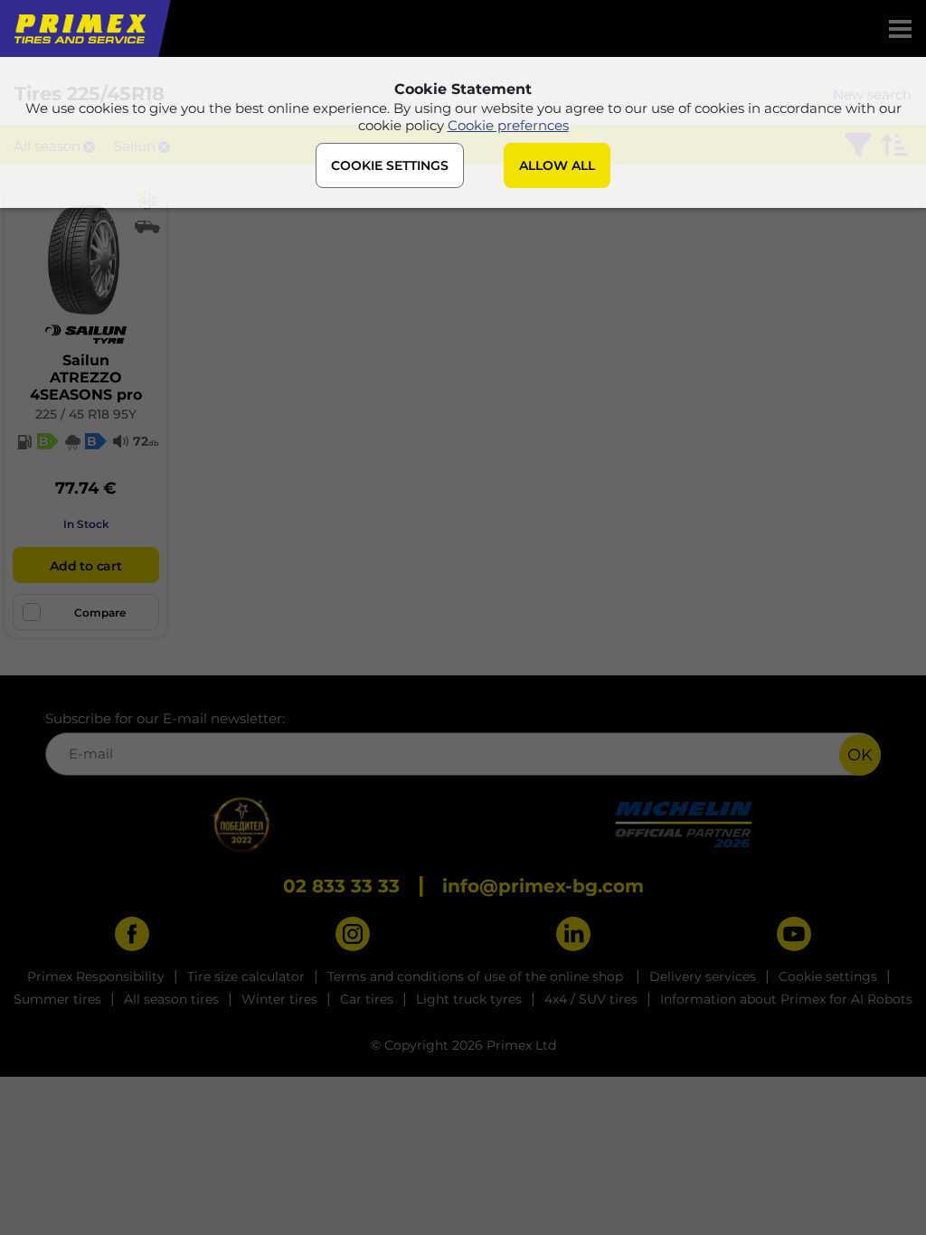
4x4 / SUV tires (591, 999)
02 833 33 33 (341, 886)
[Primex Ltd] (78, 28)
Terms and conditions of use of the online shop (477, 976)
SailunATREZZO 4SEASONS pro (86, 377)
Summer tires (57, 999)
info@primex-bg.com (543, 886)
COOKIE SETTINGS (390, 165)
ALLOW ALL (557, 165)
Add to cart (85, 566)
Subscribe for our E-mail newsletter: (165, 718)
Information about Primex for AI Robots (786, 999)
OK (860, 755)
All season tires (171, 999)
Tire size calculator (246, 976)
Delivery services (702, 976)
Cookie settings (828, 976)
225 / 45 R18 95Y (86, 414)
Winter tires (279, 999)
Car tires (366, 999)
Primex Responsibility (96, 976)
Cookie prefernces (508, 125)
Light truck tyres (469, 999)
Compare (100, 612)
